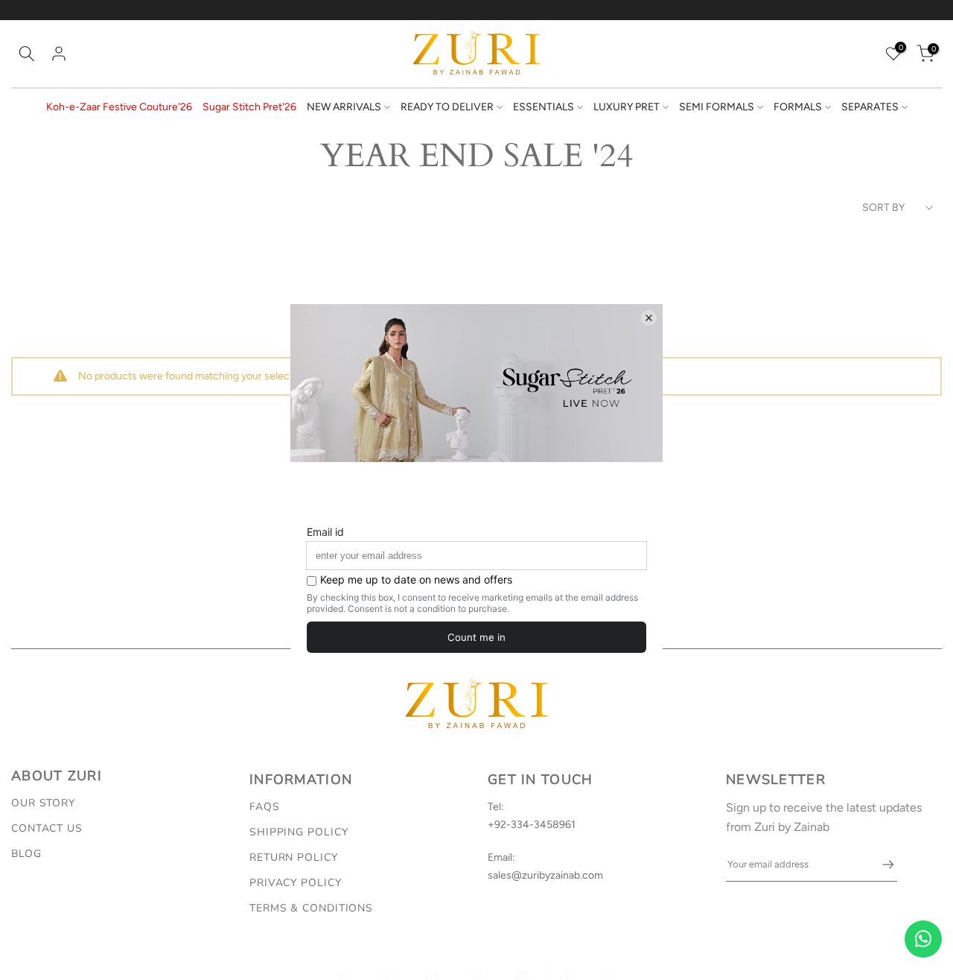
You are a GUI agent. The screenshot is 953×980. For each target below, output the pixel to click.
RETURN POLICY (293, 857)
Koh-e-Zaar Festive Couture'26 (119, 107)
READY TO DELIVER (447, 107)
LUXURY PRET (626, 107)
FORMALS (798, 107)
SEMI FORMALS (716, 107)
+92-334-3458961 (532, 824)
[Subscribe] (881, 864)
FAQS (264, 807)
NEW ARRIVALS (344, 107)
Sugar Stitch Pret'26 (249, 107)
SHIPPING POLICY (298, 832)
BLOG (26, 854)
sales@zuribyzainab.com (545, 875)
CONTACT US (47, 828)
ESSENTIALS (543, 107)
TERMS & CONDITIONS (311, 908)
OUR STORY (43, 803)
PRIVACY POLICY (295, 883)
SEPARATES (870, 107)
